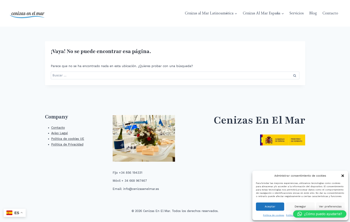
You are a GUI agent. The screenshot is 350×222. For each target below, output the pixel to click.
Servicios (296, 13)
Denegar (300, 206)
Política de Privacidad (67, 144)
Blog (313, 13)
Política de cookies (273, 215)
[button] (343, 176)
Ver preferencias (330, 206)
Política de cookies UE (67, 139)
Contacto (330, 13)
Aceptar (270, 206)
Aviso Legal (59, 133)
